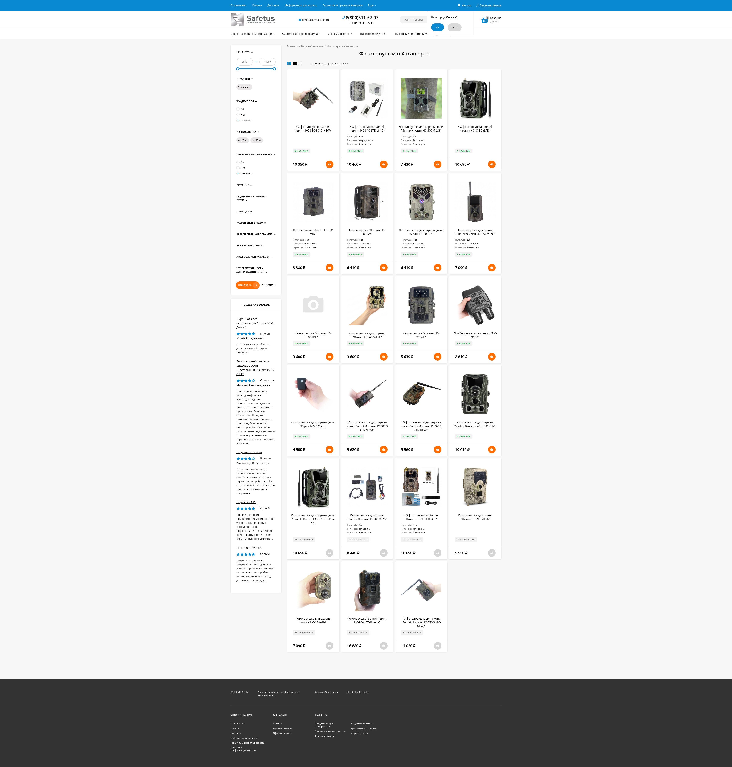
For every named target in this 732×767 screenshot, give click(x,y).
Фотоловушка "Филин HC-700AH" (421, 335)
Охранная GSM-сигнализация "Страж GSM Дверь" (254, 323)
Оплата (257, 5)
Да (242, 109)
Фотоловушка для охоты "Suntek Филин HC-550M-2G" (475, 232)
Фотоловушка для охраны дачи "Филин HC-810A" (421, 232)
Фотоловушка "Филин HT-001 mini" (313, 232)
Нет (243, 114)
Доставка (273, 5)
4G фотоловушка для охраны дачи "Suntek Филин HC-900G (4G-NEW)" (421, 426)
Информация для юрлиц (301, 5)
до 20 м (242, 140)
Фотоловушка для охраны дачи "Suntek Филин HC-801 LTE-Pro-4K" (313, 519)
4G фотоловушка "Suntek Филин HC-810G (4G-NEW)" (313, 128)
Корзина (278, 723)
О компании (238, 5)
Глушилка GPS (246, 502)
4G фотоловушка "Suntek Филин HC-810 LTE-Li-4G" (367, 128)
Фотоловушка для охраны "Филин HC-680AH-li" (313, 620)
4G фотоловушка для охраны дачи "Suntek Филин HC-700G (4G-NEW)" (367, 426)
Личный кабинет (282, 728)
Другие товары (359, 733)
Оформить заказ (282, 733)
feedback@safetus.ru (315, 20)
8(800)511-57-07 (362, 17)
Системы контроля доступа (330, 731)
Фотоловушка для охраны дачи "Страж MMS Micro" (313, 424)
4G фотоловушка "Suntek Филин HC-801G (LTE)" (475, 128)
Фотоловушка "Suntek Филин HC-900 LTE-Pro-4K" (367, 620)
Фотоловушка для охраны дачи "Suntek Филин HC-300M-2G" (421, 128)
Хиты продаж (338, 63)
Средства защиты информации (325, 725)
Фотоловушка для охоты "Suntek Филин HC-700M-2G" (367, 517)
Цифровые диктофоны (363, 728)
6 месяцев (244, 87)
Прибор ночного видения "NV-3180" (475, 335)
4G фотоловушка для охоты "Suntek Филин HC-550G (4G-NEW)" (421, 622)
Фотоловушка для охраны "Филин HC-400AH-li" (367, 335)
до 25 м (256, 140)
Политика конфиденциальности (243, 749)
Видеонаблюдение (312, 46)
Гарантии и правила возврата (343, 5)
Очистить (268, 285)
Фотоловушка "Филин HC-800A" (367, 232)
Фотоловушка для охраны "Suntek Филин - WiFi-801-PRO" (475, 424)
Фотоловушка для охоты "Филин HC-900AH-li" (475, 517)
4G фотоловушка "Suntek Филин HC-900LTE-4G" (421, 517)
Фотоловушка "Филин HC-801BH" (313, 335)
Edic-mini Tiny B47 (248, 547)
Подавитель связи (249, 452)
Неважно (246, 120)
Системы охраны (324, 736)
